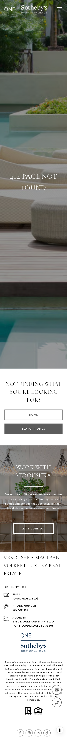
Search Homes (33, 428)
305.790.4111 (20, 609)
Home (33, 414)
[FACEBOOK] (20, 732)
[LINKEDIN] (38, 732)
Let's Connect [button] (33, 528)
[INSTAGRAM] (29, 732)
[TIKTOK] (47, 732)
